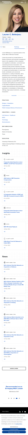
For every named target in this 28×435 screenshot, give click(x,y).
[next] (27, 47)
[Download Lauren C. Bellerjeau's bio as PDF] (6, 39)
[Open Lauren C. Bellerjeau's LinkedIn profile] (3, 39)
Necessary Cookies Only (14, 432)
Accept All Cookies (14, 429)
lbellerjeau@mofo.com (7, 41)
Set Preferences (14, 426)
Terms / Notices (5, 411)
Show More (14, 95)
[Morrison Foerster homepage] (7, 2)
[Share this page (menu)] (9, 39)
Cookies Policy (18, 423)
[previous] (1, 47)
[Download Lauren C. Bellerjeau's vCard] (12, 39)
